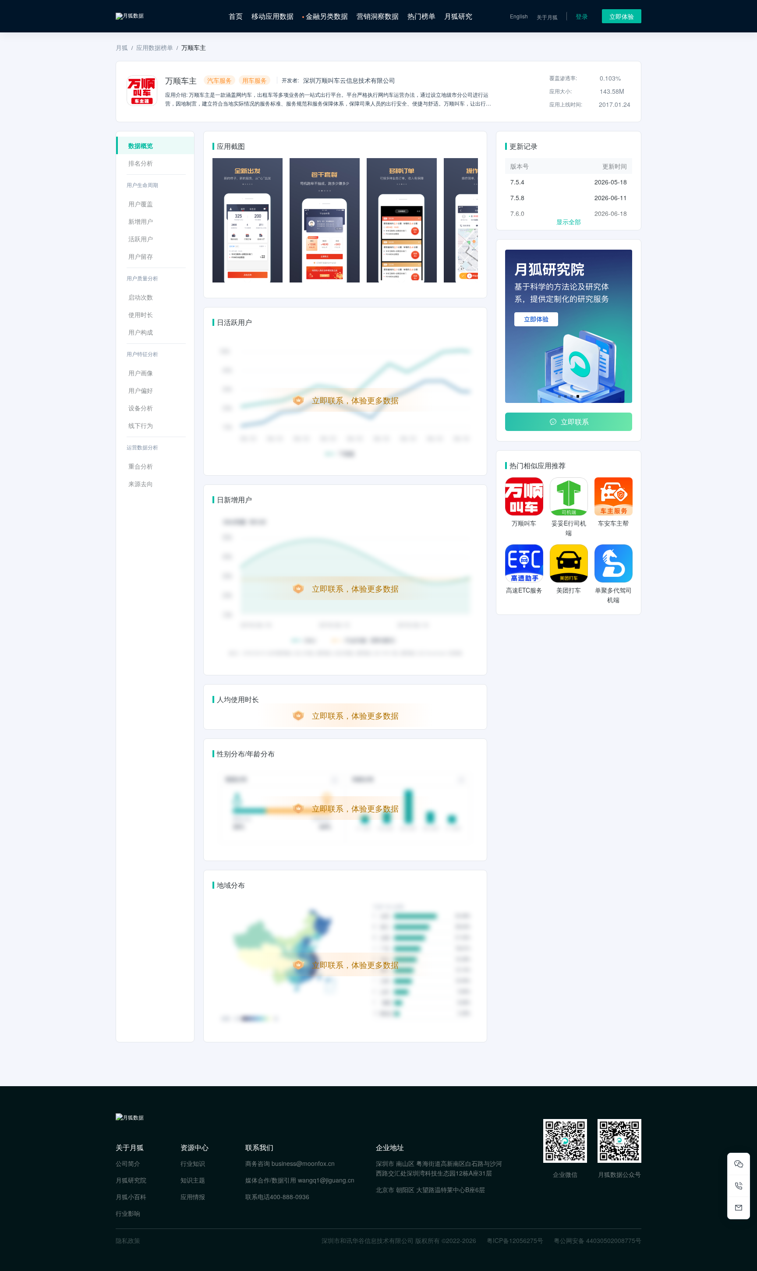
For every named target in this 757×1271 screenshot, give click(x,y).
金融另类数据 (327, 16)
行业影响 (128, 1213)
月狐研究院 (131, 1180)
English (519, 16)
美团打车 (568, 590)
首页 (236, 16)
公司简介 (128, 1163)
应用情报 (192, 1196)
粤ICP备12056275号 (515, 1240)
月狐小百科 (131, 1196)
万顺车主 (193, 47)
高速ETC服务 (524, 590)
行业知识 (192, 1163)
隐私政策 (128, 1240)
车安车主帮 (613, 523)
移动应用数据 (272, 16)
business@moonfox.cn (303, 1163)
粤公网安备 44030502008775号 (597, 1240)
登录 (582, 16)
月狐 (122, 47)
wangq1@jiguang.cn (326, 1180)
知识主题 (192, 1180)
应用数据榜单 (154, 47)
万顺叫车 (524, 523)
